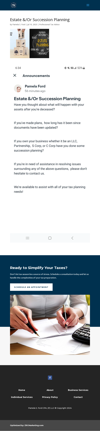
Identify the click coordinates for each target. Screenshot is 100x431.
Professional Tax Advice (49, 24)
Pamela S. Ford (18, 24)
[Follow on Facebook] (50, 378)
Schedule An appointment (31, 287)
